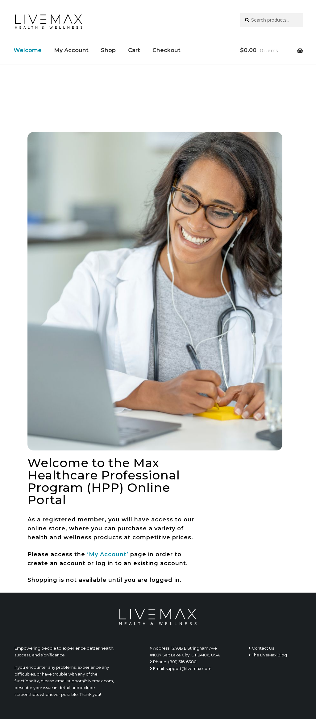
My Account (71, 50)
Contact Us (263, 648)
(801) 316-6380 (182, 661)
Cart (134, 50)
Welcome (28, 50)
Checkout (166, 50)
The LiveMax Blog (269, 654)
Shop (108, 50)
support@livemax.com (188, 668)
